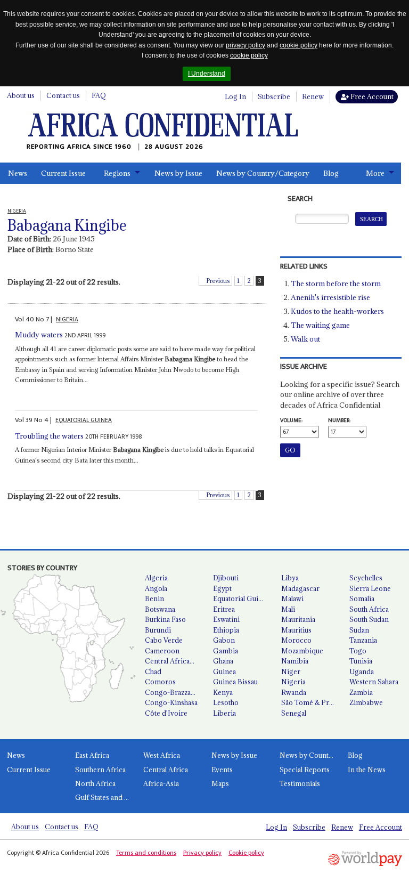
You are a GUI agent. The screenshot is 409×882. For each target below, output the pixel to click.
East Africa (92, 755)
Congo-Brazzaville (174, 692)
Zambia (361, 692)
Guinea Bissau (235, 681)
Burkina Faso (165, 619)
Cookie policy (246, 852)
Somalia (361, 598)
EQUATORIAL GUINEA (83, 420)
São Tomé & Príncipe (311, 702)
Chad (153, 671)
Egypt (222, 588)
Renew (313, 96)
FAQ (99, 95)
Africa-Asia (161, 783)
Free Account (371, 96)
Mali (288, 609)
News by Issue (178, 173)
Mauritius (296, 630)
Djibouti (226, 577)
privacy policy (245, 45)
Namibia (294, 661)
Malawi (292, 598)
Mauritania (298, 619)
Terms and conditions (146, 852)
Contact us (63, 95)
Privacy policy (202, 852)
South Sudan (369, 619)
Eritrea (224, 609)
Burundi (158, 630)
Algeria (156, 577)
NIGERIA (67, 319)
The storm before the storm (336, 283)
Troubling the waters (49, 436)
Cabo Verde (164, 640)
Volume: (291, 420)
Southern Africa (100, 769)
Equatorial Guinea (241, 598)
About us (21, 95)
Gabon (224, 640)
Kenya (223, 692)
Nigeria (293, 681)
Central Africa (165, 769)
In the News (367, 769)
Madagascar (300, 588)
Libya (290, 577)
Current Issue (63, 173)
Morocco (296, 640)
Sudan (359, 630)
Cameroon (162, 650)
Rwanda (293, 692)
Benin (154, 598)
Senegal (293, 713)
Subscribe (274, 96)
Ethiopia (226, 630)
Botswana (160, 609)
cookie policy (298, 45)
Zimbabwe (366, 702)
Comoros (160, 681)
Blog (331, 173)
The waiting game (320, 325)
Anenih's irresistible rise (330, 297)
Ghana (223, 661)
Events (222, 769)
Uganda (361, 671)
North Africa (95, 783)
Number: (339, 420)
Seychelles (365, 577)
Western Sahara (373, 681)
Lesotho (226, 702)
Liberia (224, 713)
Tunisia (360, 661)
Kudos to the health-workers (337, 311)
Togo (357, 650)
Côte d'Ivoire (166, 713)
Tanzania (363, 640)
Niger (290, 671)
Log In (235, 96)
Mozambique (302, 650)
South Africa (369, 609)
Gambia (225, 650)
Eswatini (226, 619)
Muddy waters (39, 334)
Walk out (305, 339)
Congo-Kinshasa (171, 702)
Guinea (224, 671)
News (17, 173)
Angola (156, 588)
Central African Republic (174, 661)
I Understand (206, 73)
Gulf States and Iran (105, 797)
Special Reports (305, 769)
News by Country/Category (262, 173)
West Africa (161, 755)
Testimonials (300, 783)
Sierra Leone (370, 588)
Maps (220, 783)
